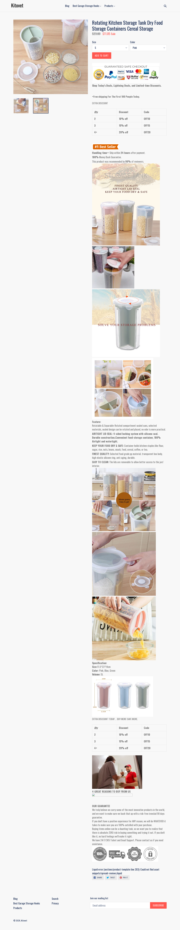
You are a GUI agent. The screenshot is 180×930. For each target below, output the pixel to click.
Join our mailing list (99, 898)
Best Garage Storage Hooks (86, 6)
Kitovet (24, 920)
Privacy (55, 903)
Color (132, 42)
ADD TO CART (102, 55)
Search (55, 898)
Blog (67, 6)
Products (109, 6)
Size (94, 42)
